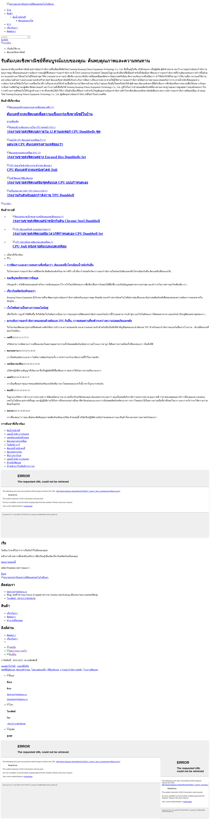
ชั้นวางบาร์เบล (14, 455)
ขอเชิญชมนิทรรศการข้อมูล (22, 277)
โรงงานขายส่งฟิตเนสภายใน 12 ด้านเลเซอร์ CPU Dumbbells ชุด (54, 131)
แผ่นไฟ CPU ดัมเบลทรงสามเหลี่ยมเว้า (35, 144)
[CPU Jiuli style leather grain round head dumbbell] (29, 165)
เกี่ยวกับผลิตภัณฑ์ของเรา (21, 290)
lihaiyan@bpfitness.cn (17, 591)
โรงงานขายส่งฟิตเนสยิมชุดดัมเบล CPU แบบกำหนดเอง (47, 182)
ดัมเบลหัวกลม (23, 669)
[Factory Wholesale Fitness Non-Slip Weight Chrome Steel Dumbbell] (38, 216)
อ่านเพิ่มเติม (13, 121)
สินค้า (10, 13)
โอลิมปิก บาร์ (13, 445)
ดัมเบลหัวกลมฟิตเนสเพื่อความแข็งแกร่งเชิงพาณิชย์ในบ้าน (50, 114)
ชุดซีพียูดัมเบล (8, 669)
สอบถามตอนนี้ (8, 562)
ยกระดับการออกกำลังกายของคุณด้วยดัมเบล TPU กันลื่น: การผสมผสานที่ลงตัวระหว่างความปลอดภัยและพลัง (69, 320)
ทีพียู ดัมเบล (53, 669)
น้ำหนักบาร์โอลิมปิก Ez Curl (20, 466)
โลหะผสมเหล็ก (38, 669)
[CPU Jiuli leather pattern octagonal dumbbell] (33, 242)
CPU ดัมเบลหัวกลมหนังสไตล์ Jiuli (32, 170)
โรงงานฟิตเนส (90, 669)
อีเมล (3, 574)
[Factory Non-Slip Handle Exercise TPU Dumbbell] (27, 191)
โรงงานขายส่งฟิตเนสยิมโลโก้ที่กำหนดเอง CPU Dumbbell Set (58, 233)
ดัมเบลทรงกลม (14, 452)
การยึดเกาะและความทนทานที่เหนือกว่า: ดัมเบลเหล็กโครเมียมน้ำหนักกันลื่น (50, 264)
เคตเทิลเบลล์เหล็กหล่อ (18, 437)
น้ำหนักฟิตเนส (14, 462)
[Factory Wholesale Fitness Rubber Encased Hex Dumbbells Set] (24, 153)
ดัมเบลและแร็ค (25, 20)
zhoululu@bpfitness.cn (17, 699)
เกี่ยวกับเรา (12, 28)
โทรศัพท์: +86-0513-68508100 (21, 598)
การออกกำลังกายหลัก (71, 669)
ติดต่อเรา (11, 31)
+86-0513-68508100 (16, 724)
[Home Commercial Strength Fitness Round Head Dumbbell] (30, 107)
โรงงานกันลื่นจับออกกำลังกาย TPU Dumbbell (40, 195)
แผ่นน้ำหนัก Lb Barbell (18, 434)
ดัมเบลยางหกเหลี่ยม (17, 441)
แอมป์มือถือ (23, 666)
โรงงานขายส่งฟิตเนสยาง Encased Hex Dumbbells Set (46, 157)
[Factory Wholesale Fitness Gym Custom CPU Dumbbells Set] (20, 178)
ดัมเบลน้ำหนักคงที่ (16, 448)
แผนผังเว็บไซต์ (8, 666)
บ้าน (9, 10)
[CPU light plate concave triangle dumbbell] (26, 140)
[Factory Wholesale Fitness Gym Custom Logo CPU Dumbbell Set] (32, 229)
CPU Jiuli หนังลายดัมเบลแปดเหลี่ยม (40, 246)
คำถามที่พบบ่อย (15, 620)
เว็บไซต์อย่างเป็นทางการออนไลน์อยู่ (27, 307)
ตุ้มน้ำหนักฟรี (19, 17)
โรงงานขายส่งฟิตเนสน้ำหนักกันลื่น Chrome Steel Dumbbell (56, 221)
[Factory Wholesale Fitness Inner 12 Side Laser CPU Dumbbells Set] (31, 127)
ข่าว (9, 24)
